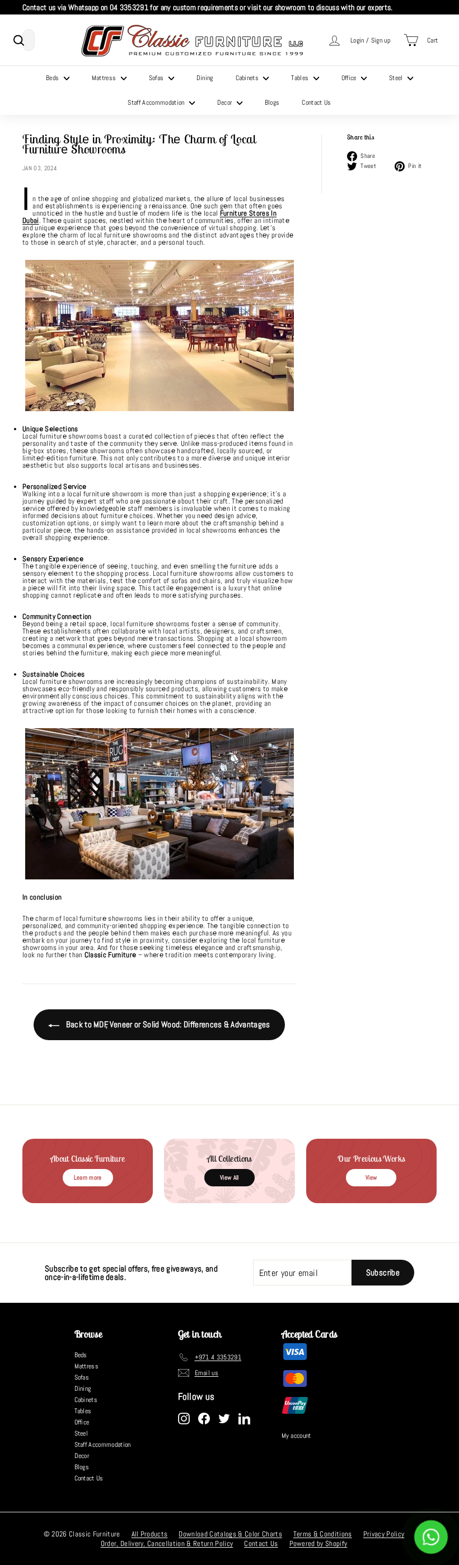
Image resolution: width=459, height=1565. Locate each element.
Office (349, 77)
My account (296, 1435)
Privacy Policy (384, 1534)
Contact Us (316, 102)
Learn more (88, 1177)
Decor (225, 102)
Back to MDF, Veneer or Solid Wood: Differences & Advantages (167, 1024)
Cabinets (248, 77)
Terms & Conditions (322, 1534)
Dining (204, 77)
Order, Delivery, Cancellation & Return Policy (167, 1543)
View (371, 1177)
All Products (150, 1534)
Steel (397, 77)
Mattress (105, 77)
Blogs (272, 102)
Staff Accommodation (157, 102)
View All (229, 1177)
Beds (53, 77)
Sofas (157, 77)
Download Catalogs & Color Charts (230, 1534)
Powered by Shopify (318, 1543)
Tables (300, 77)
